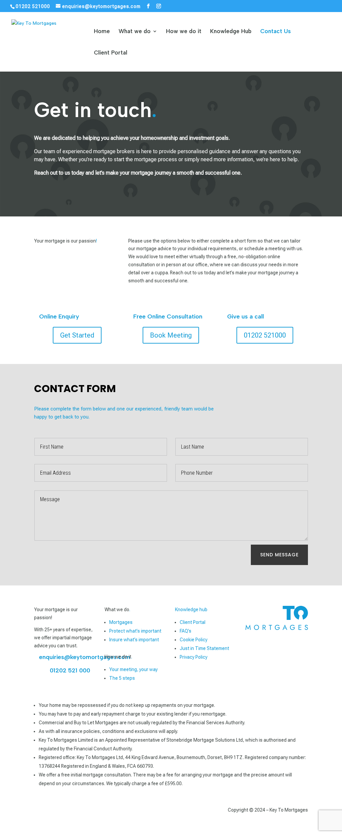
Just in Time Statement (204, 648)
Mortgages (121, 622)
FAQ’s (185, 631)
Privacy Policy (193, 657)
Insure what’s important (134, 639)
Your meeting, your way (133, 669)
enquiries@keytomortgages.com (84, 657)
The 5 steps (122, 678)
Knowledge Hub (230, 31)
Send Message (279, 554)
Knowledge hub (191, 609)
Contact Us (275, 31)
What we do (135, 31)
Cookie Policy (193, 639)
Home (102, 31)
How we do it (183, 31)
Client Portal (110, 53)
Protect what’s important (135, 631)
